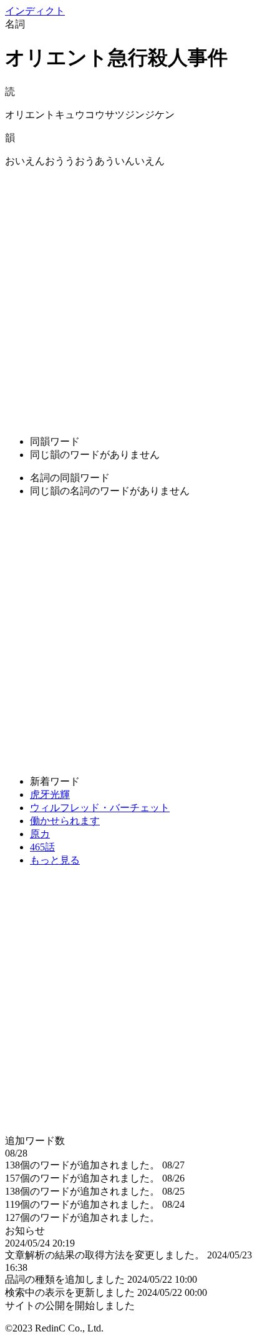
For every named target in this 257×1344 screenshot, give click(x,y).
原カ (40, 834)
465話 (42, 847)
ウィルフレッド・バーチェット (100, 807)
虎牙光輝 (50, 794)
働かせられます (65, 820)
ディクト (35, 11)
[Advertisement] (128, 297)
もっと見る (55, 860)
